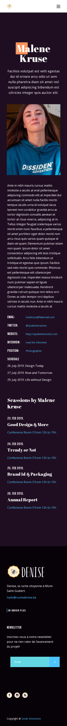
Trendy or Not (21, 450)
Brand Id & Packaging (29, 474)
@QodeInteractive (36, 325)
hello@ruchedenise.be (21, 597)
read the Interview (36, 342)
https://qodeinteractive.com (42, 334)
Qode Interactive (31, 718)
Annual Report (22, 500)
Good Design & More (27, 424)
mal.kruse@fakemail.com (40, 317)
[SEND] (54, 662)
